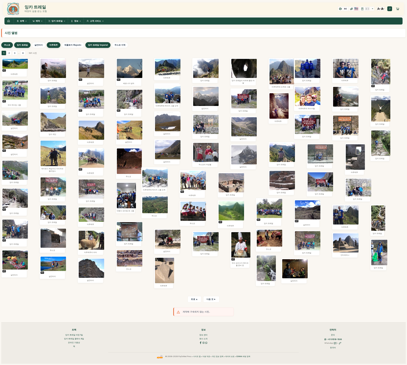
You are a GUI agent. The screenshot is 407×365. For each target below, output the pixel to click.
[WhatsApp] (206, 342)
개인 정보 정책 (217, 356)
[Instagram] (203, 342)
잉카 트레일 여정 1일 (74, 335)
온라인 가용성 (74, 342)
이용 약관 (206, 356)
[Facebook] (200, 342)
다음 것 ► (211, 299)
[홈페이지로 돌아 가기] (9, 21)
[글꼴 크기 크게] (379, 9)
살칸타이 (38, 45)
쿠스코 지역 (119, 45)
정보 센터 (203, 335)
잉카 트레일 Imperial (98, 45)
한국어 (333, 347)
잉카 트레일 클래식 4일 (74, 338)
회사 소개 (203, 338)
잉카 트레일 (22, 45)
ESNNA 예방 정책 (243, 356)
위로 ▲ (194, 299)
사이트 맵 (197, 356)
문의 (333, 335)
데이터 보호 (230, 356)
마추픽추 (53, 45)
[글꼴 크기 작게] (383, 9)
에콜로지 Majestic (72, 45)
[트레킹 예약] (398, 8)
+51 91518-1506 (335, 339)
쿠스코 (7, 45)
